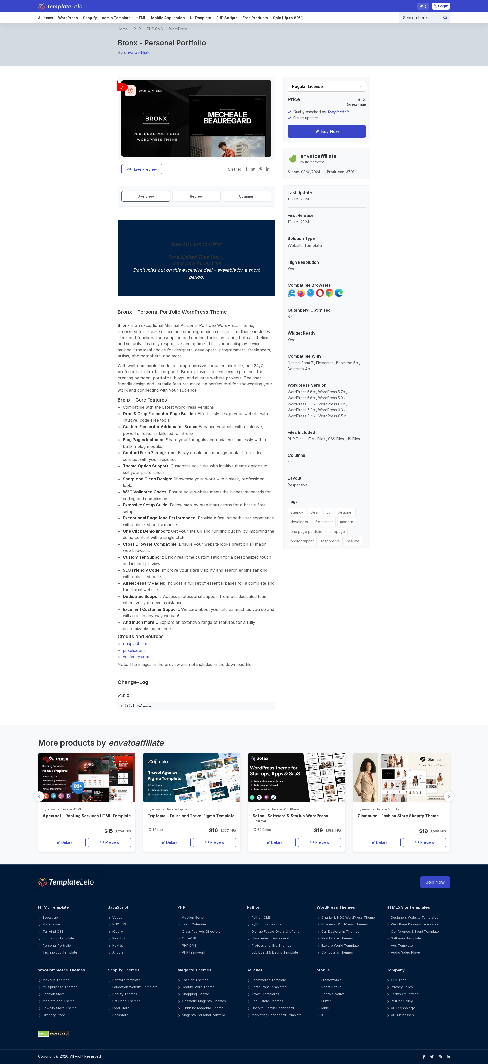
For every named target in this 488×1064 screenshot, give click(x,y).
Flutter (326, 1001)
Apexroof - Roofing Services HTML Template (87, 815)
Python (253, 907)
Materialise (51, 924)
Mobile (323, 970)
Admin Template (116, 18)
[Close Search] (445, 17)
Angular (118, 952)
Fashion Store (54, 994)
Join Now (435, 882)
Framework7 (331, 980)
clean (314, 512)
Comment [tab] (247, 196)
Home (123, 29)
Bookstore (120, 1015)
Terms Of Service (405, 994)
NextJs (117, 945)
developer (299, 522)
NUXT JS (119, 924)
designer (345, 512)
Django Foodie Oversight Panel (276, 931)
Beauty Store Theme (198, 987)
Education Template (58, 938)
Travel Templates (265, 994)
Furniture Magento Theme (202, 1008)
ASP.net (254, 970)
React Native (331, 987)
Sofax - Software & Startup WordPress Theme (290, 818)
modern (346, 522)
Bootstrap (50, 917)
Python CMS (261, 917)
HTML (141, 18)
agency (297, 512)
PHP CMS (155, 29)
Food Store (120, 1008)
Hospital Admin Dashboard (273, 1008)
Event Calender (194, 924)
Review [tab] (196, 196)
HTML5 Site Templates (408, 907)
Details (66, 842)
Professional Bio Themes (271, 945)
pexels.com (134, 650)
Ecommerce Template (269, 980)
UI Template (200, 18)
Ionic (325, 1008)
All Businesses (402, 1015)
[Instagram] (440, 1057)
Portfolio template (126, 980)
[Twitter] (432, 1057)
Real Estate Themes (337, 938)
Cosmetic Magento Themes (204, 1001)
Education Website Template (135, 987)
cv (329, 512)
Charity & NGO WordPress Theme (348, 917)
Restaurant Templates (269, 987)
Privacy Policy (402, 987)
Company (395, 970)
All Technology (403, 1008)
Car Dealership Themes (340, 931)
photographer (302, 541)
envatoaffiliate (137, 52)
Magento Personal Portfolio (203, 1015)
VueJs (117, 917)
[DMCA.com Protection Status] (244, 1033)
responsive (330, 541)
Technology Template (60, 952)
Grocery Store (54, 1015)
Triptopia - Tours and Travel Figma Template (191, 815)
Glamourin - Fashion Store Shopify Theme (398, 815)
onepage (337, 531)
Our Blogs (398, 980)
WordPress (68, 18)
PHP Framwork (193, 952)
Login (442, 6)
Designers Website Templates (414, 917)
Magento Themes (194, 970)
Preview (111, 842)
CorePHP (189, 938)
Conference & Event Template (415, 931)
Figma (182, 809)
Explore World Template (340, 945)
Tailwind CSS (53, 931)
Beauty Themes (124, 994)
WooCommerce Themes (61, 970)
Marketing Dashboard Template (277, 1015)
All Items (45, 18)
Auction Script (193, 917)
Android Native (333, 994)
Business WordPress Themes (344, 924)
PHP (137, 29)
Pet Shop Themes (126, 1001)
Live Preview (145, 169)
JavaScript (118, 907)
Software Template (406, 938)
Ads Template (402, 945)
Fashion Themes (195, 980)
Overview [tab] (145, 196)
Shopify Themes (124, 970)
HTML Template (53, 907)
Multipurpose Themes (60, 987)
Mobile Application (168, 18)
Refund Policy (402, 1001)
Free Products (255, 18)
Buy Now (329, 131)
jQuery (117, 931)
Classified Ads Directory (201, 931)
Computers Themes (337, 952)
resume (353, 541)
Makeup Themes (56, 980)
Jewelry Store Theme (60, 1008)
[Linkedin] (448, 1057)
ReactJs (118, 938)
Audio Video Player (406, 952)
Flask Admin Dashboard (270, 938)
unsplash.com (136, 643)
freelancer (324, 522)
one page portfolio (306, 531)
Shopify (90, 18)
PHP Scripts (226, 18)
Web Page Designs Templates (414, 924)
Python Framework (266, 924)
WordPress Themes (336, 907)
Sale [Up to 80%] (288, 18)
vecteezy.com (136, 656)
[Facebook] (424, 1057)
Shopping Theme (195, 994)
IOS (324, 1015)
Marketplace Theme (59, 1001)
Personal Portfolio (57, 945)
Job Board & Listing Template (275, 952)
